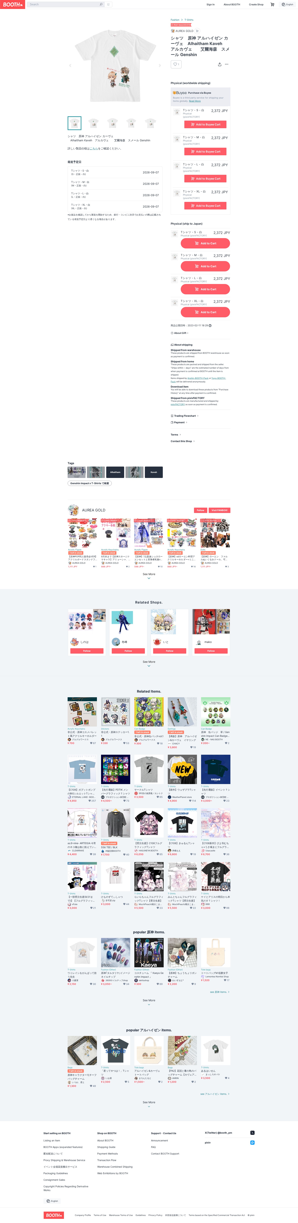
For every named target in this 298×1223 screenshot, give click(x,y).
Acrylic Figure (74, 550)
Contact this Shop (181, 441)
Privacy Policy (155, 1215)
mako (208, 642)
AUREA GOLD (93, 510)
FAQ (153, 1147)
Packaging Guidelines (55, 1173)
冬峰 (124, 642)
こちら (94, 148)
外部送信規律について (175, 1215)
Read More (195, 101)
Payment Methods (107, 1153)
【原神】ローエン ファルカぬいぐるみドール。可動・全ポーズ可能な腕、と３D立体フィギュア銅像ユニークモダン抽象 (215, 558)
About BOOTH (232, 4)
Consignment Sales (54, 1179)
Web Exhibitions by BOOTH (112, 1173)
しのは (84, 642)
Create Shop (256, 4)
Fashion (175, 19)
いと (166, 642)
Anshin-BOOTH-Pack (197, 378)
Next (159, 65)
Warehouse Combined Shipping (115, 1166)
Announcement (159, 1140)
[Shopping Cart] (272, 4)
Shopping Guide (106, 1147)
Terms (174, 434)
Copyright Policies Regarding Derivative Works (65, 1188)
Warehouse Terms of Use (121, 1215)
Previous (70, 65)
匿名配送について (53, 1153)
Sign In (211, 4)
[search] (101, 4)
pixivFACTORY (178, 404)
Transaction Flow (106, 1160)
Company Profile (83, 1215)
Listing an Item (51, 1140)
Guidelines (141, 1215)
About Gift (180, 332)
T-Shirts (189, 19)
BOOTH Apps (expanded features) (63, 1147)
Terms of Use (100, 1215)
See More (149, 661)
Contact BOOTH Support (165, 1153)
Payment (179, 422)
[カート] (197, 31)
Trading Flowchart (185, 415)
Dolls (203, 550)
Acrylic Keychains (110, 550)
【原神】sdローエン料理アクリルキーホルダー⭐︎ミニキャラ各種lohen (181, 558)
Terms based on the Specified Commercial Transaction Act (217, 1215)
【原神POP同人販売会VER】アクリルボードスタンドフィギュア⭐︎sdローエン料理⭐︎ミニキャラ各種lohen (82, 558)
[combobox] (66, 4)
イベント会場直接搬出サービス (60, 1166)
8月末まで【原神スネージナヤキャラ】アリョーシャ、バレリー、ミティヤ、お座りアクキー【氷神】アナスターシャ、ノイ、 (115, 558)
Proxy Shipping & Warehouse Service (64, 1160)
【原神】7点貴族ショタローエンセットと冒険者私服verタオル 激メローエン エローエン (148, 558)
